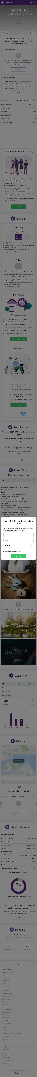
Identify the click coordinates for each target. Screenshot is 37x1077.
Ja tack (18, 556)
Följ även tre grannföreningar (13, 551)
